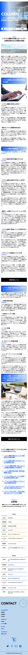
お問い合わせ (3, 633)
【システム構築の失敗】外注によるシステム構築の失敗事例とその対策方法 (14, 466)
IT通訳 (2, 621)
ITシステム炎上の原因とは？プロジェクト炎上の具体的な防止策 (14, 482)
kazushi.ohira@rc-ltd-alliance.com (15, 538)
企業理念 (3, 612)
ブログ (2, 628)
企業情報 (3, 614)
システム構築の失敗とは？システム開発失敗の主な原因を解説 (14, 456)
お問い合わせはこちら (14, 439)
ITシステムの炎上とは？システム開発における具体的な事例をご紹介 (14, 476)
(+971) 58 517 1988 (12, 587)
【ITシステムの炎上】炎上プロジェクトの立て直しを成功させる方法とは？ (14, 487)
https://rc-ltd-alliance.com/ (14, 534)
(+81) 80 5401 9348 (12, 543)
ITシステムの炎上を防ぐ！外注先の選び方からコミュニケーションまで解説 (14, 492)
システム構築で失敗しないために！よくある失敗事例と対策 (14, 461)
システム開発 (3, 623)
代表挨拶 (3, 616)
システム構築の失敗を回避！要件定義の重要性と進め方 (14, 471)
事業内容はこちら (14, 280)
